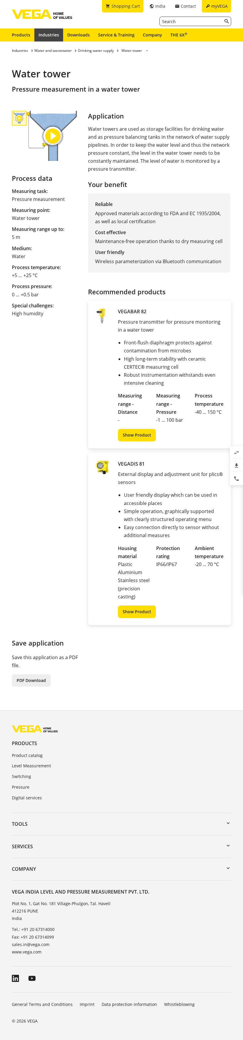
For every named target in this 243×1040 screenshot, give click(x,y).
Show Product (137, 435)
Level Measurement (31, 766)
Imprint (87, 1004)
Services (22, 846)
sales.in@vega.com (30, 944)
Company (152, 35)
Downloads (78, 35)
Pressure (20, 787)
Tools (20, 824)
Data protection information (129, 1004)
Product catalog (27, 755)
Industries (49, 35)
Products (21, 35)
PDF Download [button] (31, 680)
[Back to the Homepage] (35, 728)
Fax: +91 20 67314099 (33, 937)
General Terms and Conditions (42, 1004)
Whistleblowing (179, 1004)
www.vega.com (26, 952)
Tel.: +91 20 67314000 (33, 929)
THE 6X (178, 35)
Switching (21, 776)
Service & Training (116, 35)
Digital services (27, 798)
